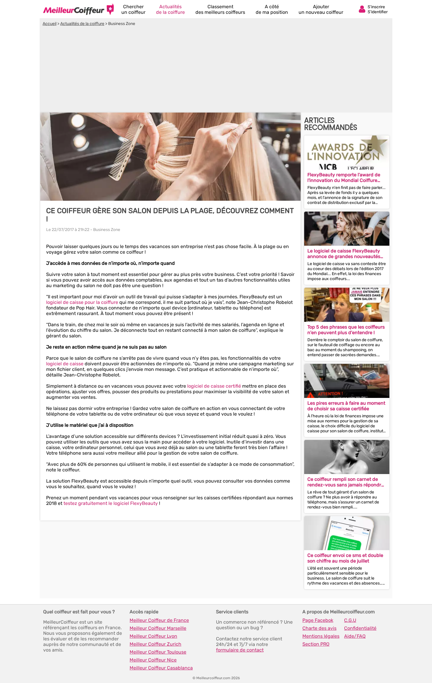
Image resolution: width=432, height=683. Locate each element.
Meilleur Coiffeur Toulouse (158, 652)
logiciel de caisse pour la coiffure (82, 302)
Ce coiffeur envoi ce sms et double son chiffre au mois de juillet (345, 558)
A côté (272, 9)
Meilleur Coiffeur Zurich (155, 644)
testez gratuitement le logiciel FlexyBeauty (110, 503)
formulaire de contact (240, 650)
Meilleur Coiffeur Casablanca (161, 668)
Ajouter (321, 9)
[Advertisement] (216, 70)
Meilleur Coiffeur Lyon (153, 636)
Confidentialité (360, 628)
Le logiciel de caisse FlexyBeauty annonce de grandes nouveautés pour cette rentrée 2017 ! (343, 253)
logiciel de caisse (64, 363)
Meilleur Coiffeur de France (159, 620)
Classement (220, 9)
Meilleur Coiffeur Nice (153, 660)
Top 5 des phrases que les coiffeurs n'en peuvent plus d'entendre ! (346, 329)
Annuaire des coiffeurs (78, 9)
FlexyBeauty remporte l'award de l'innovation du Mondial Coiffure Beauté (343, 177)
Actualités (170, 9)
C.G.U (350, 620)
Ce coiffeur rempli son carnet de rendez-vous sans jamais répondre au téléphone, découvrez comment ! (345, 482)
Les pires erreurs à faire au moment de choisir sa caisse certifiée (346, 405)
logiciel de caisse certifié (214, 386)
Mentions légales (320, 636)
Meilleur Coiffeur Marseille (158, 628)
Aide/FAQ (355, 636)
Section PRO (315, 644)
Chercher (133, 9)
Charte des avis (319, 628)
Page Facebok (317, 620)
